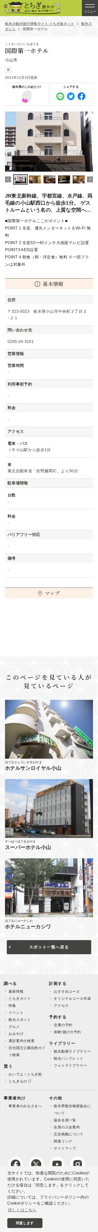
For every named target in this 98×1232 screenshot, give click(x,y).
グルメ (14, 1027)
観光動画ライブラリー (72, 1051)
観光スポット (20, 1020)
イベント (16, 1013)
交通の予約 (63, 1025)
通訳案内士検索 (21, 1041)
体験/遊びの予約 (67, 1032)
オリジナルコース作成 (72, 998)
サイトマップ (65, 1148)
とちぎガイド (20, 998)
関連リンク (63, 1141)
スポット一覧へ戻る (49, 947)
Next (90, 179)
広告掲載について (68, 1134)
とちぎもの (18, 1081)
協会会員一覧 (65, 1120)
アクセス (61, 1006)
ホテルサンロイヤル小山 (33, 768)
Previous (8, 179)
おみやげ (16, 1034)
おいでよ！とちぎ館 (25, 1074)
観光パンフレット (68, 1058)
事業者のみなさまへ (25, 1106)
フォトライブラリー (70, 1065)
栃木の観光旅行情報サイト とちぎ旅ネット (39, 24)
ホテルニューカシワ (28, 926)
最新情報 (16, 991)
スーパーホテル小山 (28, 847)
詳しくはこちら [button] (22, 1210)
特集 (12, 1006)
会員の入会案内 (67, 1127)
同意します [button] (25, 1223)
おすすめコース (67, 991)
